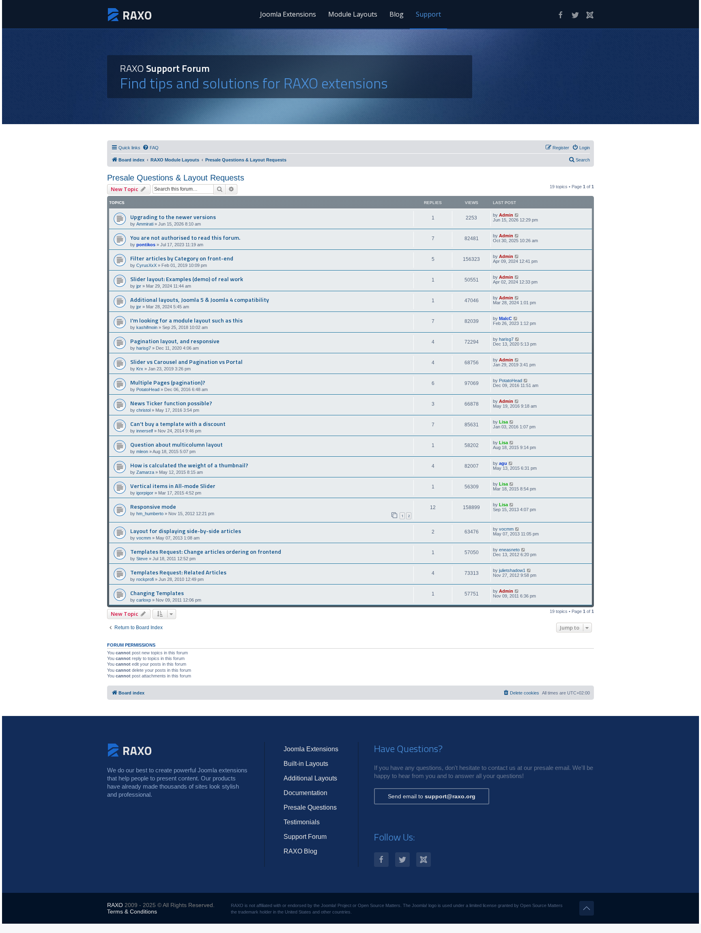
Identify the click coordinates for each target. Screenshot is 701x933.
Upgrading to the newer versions (173, 217)
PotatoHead (147, 389)
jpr (138, 286)
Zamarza (145, 472)
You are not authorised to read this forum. (185, 237)
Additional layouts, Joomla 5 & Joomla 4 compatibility (199, 299)
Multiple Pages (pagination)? (167, 382)
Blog (396, 14)
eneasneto (509, 549)
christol (143, 410)
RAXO (115, 905)
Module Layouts (352, 14)
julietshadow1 (512, 570)
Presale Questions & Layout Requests (175, 177)
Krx (139, 368)
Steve (142, 558)
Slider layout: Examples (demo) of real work (186, 279)
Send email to (431, 796)
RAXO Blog (300, 851)
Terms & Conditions (132, 911)
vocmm (143, 537)
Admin (506, 215)
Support (428, 14)
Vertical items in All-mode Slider (172, 486)
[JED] (590, 15)
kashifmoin (146, 327)
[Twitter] (575, 15)
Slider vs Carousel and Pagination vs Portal (186, 361)
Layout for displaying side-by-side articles (185, 531)
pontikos (145, 244)
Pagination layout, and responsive (174, 341)
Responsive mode (153, 506)
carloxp (143, 600)
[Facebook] (561, 15)
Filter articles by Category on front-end (181, 258)
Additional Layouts (310, 778)
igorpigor (144, 492)
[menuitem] (150, 148)
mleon (142, 451)
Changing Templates (157, 593)
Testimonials (302, 822)
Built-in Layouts (306, 763)
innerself (144, 430)
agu (503, 463)
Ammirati (144, 223)
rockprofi (145, 579)
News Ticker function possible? (171, 403)
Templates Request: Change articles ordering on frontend (205, 551)
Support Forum (305, 836)
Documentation (305, 792)
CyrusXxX (146, 265)
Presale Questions (310, 807)
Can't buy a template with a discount (178, 423)
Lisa (503, 421)
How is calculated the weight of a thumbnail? (189, 465)
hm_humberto (149, 513)
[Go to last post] (517, 215)
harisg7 (143, 348)
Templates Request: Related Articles (178, 572)
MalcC (505, 318)
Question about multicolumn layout (176, 444)
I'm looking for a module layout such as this (186, 320)
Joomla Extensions (288, 14)
